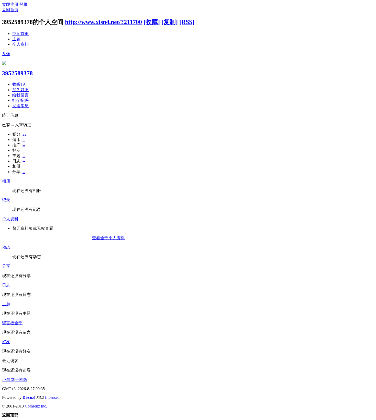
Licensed (52, 397)
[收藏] (151, 22)
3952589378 (17, 73)
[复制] (169, 22)
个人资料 (20, 44)
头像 (6, 54)
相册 (6, 181)
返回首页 (10, 10)
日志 (6, 285)
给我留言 (20, 95)
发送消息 (20, 106)
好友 (6, 342)
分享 (6, 266)
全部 (18, 323)
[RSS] (186, 22)
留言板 (8, 323)
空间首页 (20, 33)
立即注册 (10, 4)
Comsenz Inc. (36, 406)
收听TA (19, 84)
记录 (6, 200)
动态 (6, 247)
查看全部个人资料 (108, 238)
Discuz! (29, 397)
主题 (16, 39)
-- (24, 139)
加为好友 (20, 90)
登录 (23, 4)
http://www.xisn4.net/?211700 (103, 22)
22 (25, 134)
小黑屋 (8, 379)
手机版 (21, 379)
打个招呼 (20, 100)
